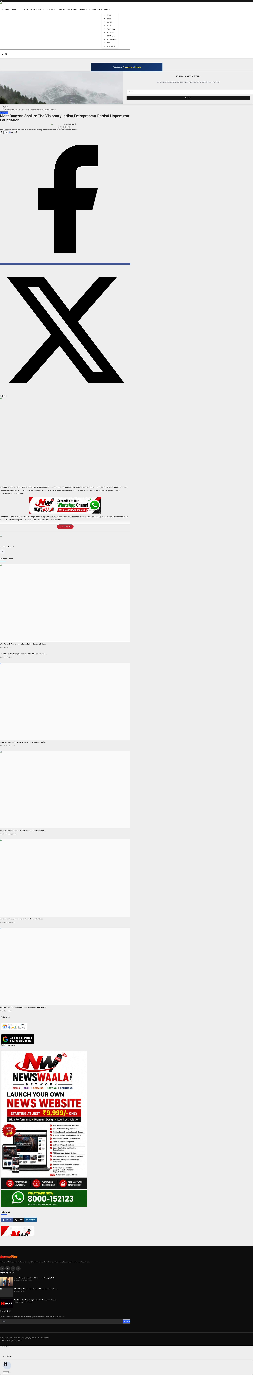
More (106, 9)
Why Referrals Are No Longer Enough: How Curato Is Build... (23, 644)
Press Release (111, 39)
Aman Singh (3, 745)
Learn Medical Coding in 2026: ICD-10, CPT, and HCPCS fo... (23, 742)
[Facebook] (2, 1268)
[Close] (251, 1)
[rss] (18, 1268)
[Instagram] (13, 1268)
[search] (6, 54)
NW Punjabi (111, 46)
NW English (111, 36)
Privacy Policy (11, 1340)
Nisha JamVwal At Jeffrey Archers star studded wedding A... (23, 830)
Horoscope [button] (84, 9)
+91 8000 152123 (127, 68)
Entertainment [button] (36, 9)
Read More (65, 526)
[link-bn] (65, 505)
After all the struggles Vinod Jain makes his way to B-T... (34, 1278)
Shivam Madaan (4, 834)
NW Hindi (110, 43)
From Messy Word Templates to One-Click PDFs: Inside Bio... (23, 654)
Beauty (109, 19)
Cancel (6, 1372)
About (20, 1340)
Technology (111, 29)
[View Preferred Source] (12, 132)
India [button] (14, 9)
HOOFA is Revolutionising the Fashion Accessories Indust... (35, 1300)
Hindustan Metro (6, 547)
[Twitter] (7, 1268)
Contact (2, 1340)
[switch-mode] (1, 1)
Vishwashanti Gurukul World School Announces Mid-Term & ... (24, 1007)
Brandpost (7, 108)
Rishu (1, 647)
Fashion (109, 22)
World (109, 15)
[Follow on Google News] (10, 132)
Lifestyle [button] (23, 9)
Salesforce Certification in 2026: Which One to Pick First (21, 919)
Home (7, 9)
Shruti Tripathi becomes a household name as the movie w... (35, 1289)
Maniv (1, 657)
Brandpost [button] (96, 9)
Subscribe (188, 98)
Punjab (109, 32)
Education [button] (72, 9)
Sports (109, 25)
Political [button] (49, 9)
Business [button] (60, 9)
